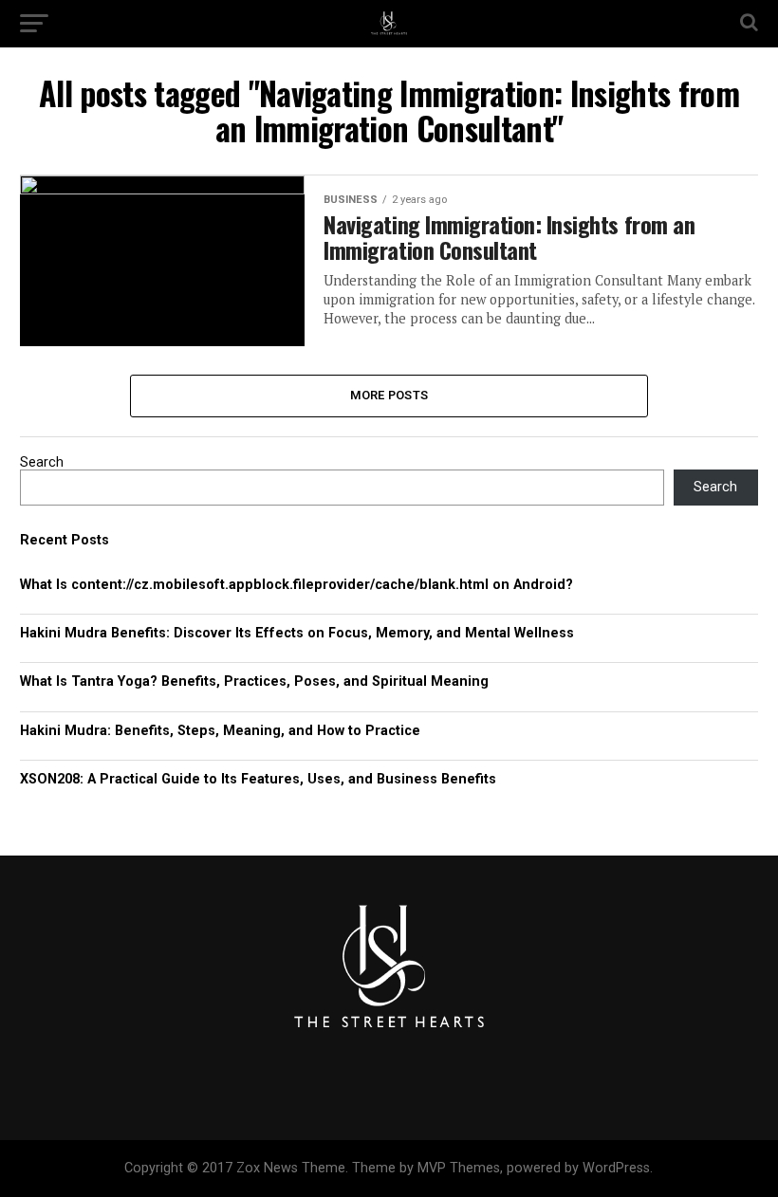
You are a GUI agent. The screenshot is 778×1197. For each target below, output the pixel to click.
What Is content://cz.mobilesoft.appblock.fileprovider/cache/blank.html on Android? (296, 585)
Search (42, 462)
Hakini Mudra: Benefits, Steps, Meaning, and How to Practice (220, 731)
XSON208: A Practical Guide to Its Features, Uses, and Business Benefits (258, 779)
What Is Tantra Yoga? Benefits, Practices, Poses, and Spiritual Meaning (254, 681)
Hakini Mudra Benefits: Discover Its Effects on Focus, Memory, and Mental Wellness (297, 633)
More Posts (389, 395)
